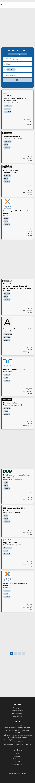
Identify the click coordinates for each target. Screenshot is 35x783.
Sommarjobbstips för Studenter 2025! (17, 728)
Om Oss (17, 753)
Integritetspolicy (17, 764)
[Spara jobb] (29, 116)
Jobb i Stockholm (17, 711)
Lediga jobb (17, 708)
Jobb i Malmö (17, 716)
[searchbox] (18, 64)
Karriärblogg (17, 725)
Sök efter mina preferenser (18, 54)
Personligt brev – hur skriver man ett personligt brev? (17, 741)
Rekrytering (17, 759)
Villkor (17, 762)
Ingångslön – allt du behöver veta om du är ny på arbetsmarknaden (17, 736)
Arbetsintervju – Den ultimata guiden (17, 744)
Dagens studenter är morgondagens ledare (17, 731)
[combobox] (17, 64)
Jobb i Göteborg (17, 713)
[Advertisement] (17, 27)
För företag (17, 756)
